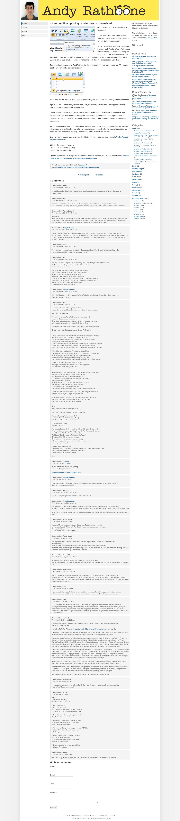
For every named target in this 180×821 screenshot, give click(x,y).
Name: (52, 766)
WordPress (82, 818)
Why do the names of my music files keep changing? (144, 102)
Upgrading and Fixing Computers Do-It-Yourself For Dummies (146, 136)
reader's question (150, 38)
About (24, 27)
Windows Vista (138, 216)
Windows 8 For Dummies (141, 153)
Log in (113, 816)
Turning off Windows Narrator (143, 66)
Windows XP (138, 218)
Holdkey (66, 461)
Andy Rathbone (69, 228)
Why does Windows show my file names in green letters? (144, 75)
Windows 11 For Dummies (142, 149)
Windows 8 (137, 207)
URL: (52, 783)
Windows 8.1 (138, 210)
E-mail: (52, 775)
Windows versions (139, 198)
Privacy (135, 182)
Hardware (135, 174)
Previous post (83, 175)
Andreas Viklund (105, 818)
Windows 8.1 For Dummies (142, 159)
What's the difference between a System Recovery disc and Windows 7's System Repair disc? (144, 81)
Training (135, 195)
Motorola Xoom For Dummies (143, 131)
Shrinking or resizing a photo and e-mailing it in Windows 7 (145, 118)
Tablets (135, 193)
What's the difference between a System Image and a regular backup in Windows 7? (145, 70)
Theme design (92, 818)
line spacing (86, 167)
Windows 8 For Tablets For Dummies (145, 156)
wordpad (95, 167)
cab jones (135, 117)
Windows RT (138, 214)
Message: (53, 792)
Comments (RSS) (102, 816)
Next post (99, 175)
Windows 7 (137, 205)
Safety (134, 185)
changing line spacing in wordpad (68, 167)
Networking (136, 179)
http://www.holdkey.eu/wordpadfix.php (66, 472)
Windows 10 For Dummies (142, 143)
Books (24, 31)
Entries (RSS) (89, 816)
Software (135, 187)
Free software (137, 171)
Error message (137, 169)
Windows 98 (137, 212)
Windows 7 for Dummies (141, 151)
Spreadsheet (136, 190)
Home (24, 24)
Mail (23, 35)
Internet (135, 177)
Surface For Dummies (141, 133)
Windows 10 (137, 201)
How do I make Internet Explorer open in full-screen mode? (144, 62)
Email (134, 166)
